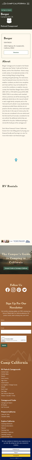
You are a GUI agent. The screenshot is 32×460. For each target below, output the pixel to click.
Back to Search (7, 10)
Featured (3, 428)
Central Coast (4, 372)
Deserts (3, 376)
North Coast (4, 389)
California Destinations (7, 426)
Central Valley (5, 374)
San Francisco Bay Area (7, 393)
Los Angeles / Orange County (9, 385)
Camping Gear (5, 430)
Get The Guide (5, 407)
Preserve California (8, 411)
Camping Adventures (6, 423)
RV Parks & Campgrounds (10, 369)
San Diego (4, 391)
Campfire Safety (5, 416)
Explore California (7, 421)
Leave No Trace (5, 414)
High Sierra (4, 380)
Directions (16, 52)
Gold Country (5, 378)
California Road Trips (6, 436)
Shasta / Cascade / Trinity (8, 395)
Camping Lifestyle (6, 434)
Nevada (3, 387)
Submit (4, 345)
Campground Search (6, 403)
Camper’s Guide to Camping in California (16, 268)
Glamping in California (7, 432)
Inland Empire (5, 382)
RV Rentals (4, 405)
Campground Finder (8, 400)
